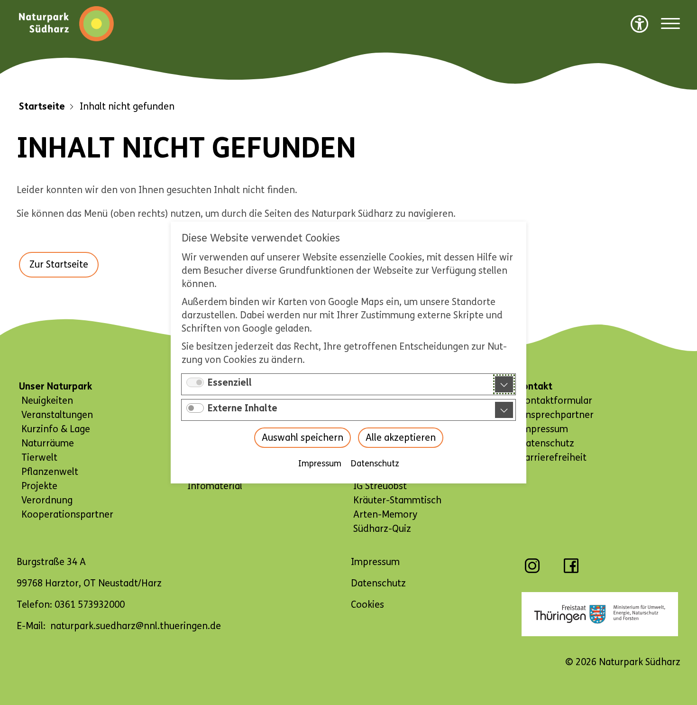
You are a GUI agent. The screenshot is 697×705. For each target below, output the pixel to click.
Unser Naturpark (55, 386)
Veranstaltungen (57, 414)
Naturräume (47, 443)
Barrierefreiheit (553, 457)
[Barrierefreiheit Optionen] (639, 24)
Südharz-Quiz (382, 528)
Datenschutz (375, 463)
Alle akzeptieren (401, 437)
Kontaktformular (555, 400)
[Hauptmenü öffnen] (670, 24)
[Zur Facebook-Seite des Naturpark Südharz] (571, 570)
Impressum (319, 463)
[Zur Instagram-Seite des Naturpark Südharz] (532, 570)
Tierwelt (39, 457)
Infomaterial (214, 486)
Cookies (367, 604)
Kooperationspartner (67, 514)
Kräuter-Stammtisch (397, 500)
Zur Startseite (58, 264)
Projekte (39, 486)
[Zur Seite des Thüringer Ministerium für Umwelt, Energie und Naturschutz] (600, 614)
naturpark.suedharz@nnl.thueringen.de (135, 626)
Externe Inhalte (242, 408)
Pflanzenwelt (49, 471)
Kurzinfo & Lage (55, 429)
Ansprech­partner (556, 414)
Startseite (42, 106)
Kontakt (534, 386)
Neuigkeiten (47, 400)
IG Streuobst (380, 486)
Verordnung (47, 500)
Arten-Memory (385, 514)
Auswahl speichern (302, 437)
